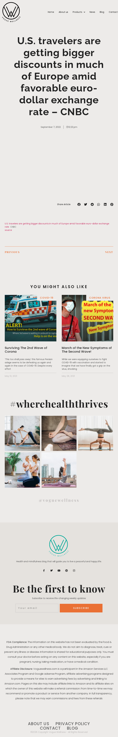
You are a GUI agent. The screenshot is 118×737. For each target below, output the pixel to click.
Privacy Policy (72, 724)
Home (51, 12)
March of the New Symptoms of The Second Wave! (87, 350)
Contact (113, 12)
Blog (102, 12)
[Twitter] (51, 570)
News (92, 12)
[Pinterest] (66, 570)
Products (77, 12)
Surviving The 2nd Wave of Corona (26, 350)
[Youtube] (59, 570)
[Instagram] (74, 570)
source (8, 230)
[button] (79, 204)
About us (63, 12)
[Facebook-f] (44, 570)
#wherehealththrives (59, 403)
